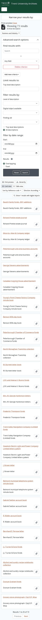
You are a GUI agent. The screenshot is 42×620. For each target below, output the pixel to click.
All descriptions (12, 130)
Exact (8, 166)
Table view (19, 186)
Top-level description (11, 85)
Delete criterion (21, 67)
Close (14, 23)
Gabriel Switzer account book (15, 500)
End (4, 149)
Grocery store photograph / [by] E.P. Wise (20, 597)
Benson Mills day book (12, 317)
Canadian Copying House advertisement (19, 281)
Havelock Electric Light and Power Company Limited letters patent (20, 447)
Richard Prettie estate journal (15, 217)
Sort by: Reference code (11, 190)
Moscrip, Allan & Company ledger (16, 233)
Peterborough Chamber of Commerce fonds (21, 332)
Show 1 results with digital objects (28, 196)
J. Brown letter (9, 465)
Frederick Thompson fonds (14, 411)
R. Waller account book (12, 516)
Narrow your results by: (21, 17)
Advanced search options (16, 39)
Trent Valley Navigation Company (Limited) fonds (20, 428)
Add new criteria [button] (11, 74)
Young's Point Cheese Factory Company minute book (19, 298)
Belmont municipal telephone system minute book (18, 482)
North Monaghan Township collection (18, 349)
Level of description (11, 99)
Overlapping (11, 163)
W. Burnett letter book (12, 364)
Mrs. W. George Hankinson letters (16, 396)
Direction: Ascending (31, 190)
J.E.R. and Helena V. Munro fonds (16, 380)
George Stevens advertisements (16, 265)
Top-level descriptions (15, 127)
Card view (7, 186)
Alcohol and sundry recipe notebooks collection (18, 563)
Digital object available (12, 108)
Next (26, 616)
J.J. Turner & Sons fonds (12, 547)
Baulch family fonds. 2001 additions (17, 202)
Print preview (9, 182)
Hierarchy (22, 182)
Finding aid (7, 118)
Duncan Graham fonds (12, 581)
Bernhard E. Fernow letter (13, 531)
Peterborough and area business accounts (20, 249)
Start (5, 139)
